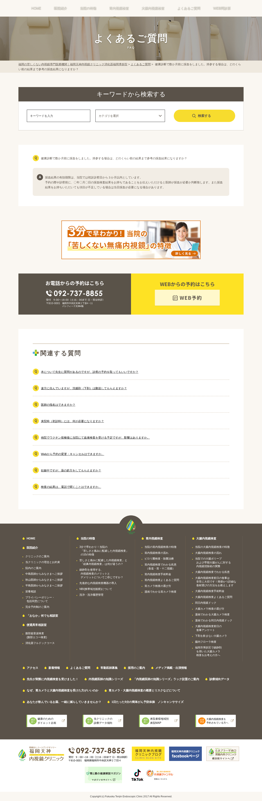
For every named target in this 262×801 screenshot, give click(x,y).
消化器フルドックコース (40, 643)
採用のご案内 (136, 667)
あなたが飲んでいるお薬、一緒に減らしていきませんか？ (64, 701)
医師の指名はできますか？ (58, 404)
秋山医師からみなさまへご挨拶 (44, 579)
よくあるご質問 (188, 8)
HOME (36, 8)
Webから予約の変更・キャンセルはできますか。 (72, 454)
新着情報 (54, 667)
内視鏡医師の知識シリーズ (106, 679)
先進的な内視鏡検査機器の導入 (98, 583)
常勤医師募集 (109, 667)
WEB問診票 (222, 8)
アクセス (32, 667)
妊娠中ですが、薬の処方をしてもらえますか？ (71, 470)
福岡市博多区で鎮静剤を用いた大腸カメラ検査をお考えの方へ (208, 651)
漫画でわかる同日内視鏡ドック (213, 620)
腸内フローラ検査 (205, 641)
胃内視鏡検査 (119, 8)
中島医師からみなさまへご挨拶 (44, 573)
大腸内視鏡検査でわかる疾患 (212, 571)
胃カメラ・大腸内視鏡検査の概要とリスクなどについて (144, 690)
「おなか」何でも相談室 (42, 615)
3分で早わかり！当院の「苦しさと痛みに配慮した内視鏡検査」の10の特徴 (104, 550)
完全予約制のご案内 (37, 606)
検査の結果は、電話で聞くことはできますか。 (71, 486)
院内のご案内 (33, 568)
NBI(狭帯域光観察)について (95, 589)
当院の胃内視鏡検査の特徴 (160, 546)
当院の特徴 (88, 8)
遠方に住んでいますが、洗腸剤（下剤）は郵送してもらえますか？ (84, 388)
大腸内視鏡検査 (153, 8)
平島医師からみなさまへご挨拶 (44, 585)
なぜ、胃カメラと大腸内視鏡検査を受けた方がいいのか (62, 690)
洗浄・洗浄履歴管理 (91, 594)
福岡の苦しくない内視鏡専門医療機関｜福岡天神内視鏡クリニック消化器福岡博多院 (72, 64)
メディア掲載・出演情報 (171, 667)
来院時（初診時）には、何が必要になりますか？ (72, 421)
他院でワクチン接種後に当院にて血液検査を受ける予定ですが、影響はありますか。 (95, 437)
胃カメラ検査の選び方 (158, 585)
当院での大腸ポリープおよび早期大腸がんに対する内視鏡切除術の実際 (213, 562)
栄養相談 (30, 591)
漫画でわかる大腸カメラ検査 (212, 614)
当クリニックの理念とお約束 (42, 562)
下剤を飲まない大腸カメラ (211, 635)
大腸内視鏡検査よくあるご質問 (213, 597)
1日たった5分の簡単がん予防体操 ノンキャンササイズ (148, 701)
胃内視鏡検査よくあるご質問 (162, 580)
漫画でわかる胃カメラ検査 (160, 591)
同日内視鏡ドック (205, 602)
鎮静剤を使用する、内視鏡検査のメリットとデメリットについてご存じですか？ (101, 573)
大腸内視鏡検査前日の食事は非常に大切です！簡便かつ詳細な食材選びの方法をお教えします (215, 581)
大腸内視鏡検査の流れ (208, 552)
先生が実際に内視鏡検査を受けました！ (52, 679)
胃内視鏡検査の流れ (156, 552)
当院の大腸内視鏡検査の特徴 (212, 546)
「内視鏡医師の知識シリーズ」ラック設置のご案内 (166, 679)
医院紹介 (60, 8)
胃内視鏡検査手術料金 (158, 574)
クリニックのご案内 (37, 556)
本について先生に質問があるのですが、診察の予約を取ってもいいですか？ (89, 371)
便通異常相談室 (37, 624)
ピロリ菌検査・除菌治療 (159, 558)
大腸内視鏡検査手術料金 (209, 591)
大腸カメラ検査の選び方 (209, 608)
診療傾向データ (219, 679)
